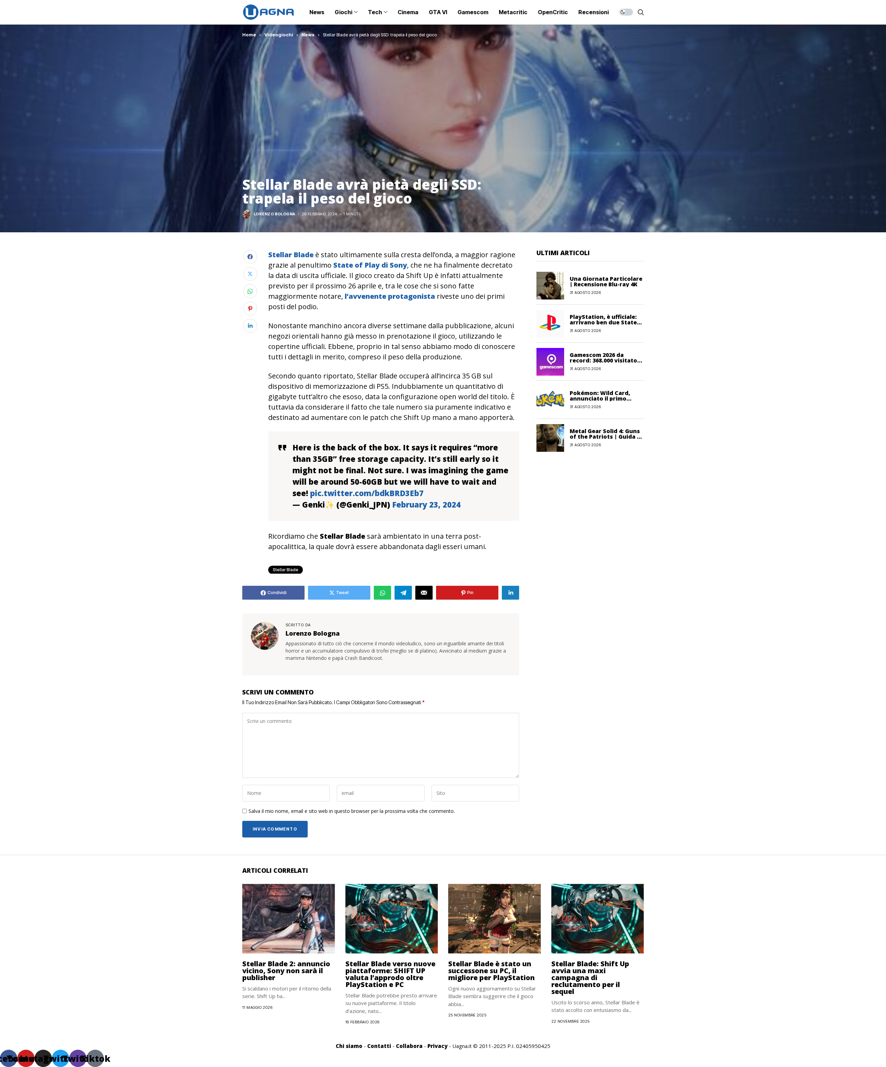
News (308, 34)
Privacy (437, 1045)
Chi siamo (349, 1045)
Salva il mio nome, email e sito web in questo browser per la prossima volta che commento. (351, 811)
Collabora (409, 1045)
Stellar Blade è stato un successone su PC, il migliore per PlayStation (491, 970)
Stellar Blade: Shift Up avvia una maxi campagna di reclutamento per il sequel (590, 977)
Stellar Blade (285, 569)
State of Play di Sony (369, 265)
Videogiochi (278, 34)
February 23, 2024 (426, 504)
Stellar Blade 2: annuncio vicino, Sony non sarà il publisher (286, 970)
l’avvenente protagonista (390, 296)
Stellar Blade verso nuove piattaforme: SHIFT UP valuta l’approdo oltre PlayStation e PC (390, 974)
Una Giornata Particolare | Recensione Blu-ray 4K (606, 281)
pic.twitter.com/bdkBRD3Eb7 (367, 493)
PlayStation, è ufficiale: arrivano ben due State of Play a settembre (603, 322)
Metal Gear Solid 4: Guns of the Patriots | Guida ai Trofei (606, 436)
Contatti (379, 1045)
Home (249, 34)
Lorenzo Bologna (275, 214)
